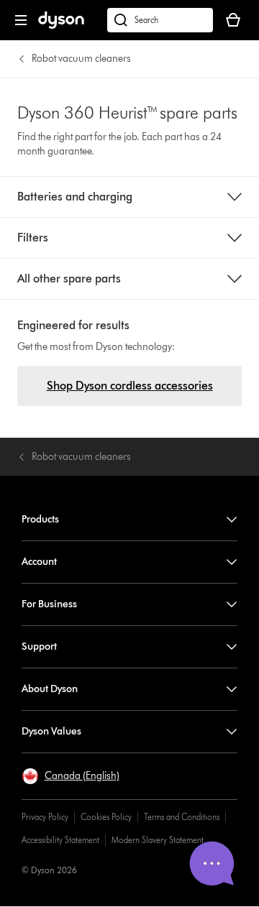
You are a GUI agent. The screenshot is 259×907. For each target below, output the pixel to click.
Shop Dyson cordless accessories (130, 385)
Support (39, 646)
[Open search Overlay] (160, 20)
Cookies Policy (106, 816)
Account (39, 562)
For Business (49, 604)
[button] (70, 776)
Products (40, 519)
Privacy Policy (45, 816)
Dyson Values (51, 731)
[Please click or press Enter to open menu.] (21, 20)
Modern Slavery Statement (158, 839)
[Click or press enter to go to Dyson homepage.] (61, 25)
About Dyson (50, 689)
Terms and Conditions (181, 816)
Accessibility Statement (60, 839)
